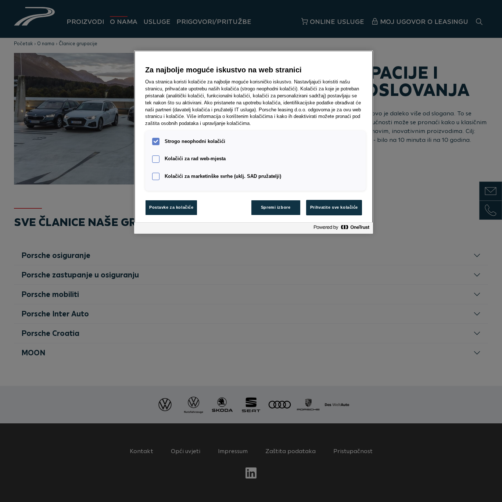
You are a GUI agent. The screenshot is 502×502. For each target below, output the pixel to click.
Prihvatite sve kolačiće (334, 207)
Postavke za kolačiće (171, 207)
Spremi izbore (275, 207)
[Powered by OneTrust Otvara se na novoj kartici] (341, 229)
